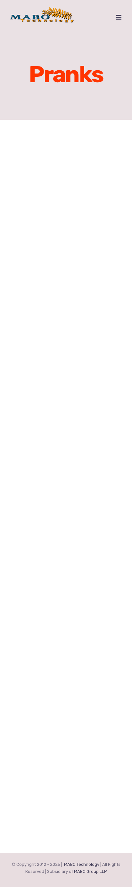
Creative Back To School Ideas (54, 350)
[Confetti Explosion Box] (66, 767)
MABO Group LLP (90, 871)
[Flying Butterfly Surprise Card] (66, 529)
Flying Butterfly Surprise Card (53, 579)
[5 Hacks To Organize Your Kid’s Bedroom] (66, 175)
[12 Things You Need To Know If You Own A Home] (66, 643)
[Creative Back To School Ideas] (66, 300)
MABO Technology (81, 864)
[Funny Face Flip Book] (66, 414)
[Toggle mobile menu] (119, 17)
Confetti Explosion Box (43, 818)
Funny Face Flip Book (40, 465)
